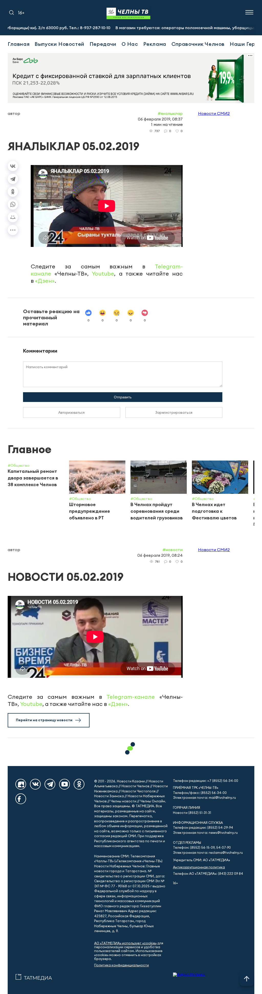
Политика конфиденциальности (121, 965)
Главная (18, 44)
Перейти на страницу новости (44, 720)
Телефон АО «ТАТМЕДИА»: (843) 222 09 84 (208, 874)
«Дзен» (45, 280)
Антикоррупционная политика (199, 867)
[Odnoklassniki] (79, 784)
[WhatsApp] (13, 204)
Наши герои (245, 44)
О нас (130, 44)
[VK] (35, 784)
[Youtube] (64, 784)
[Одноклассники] (13, 192)
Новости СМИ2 (214, 113)
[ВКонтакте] (13, 166)
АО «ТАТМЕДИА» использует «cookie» (125, 943)
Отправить (123, 397)
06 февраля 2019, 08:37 (160, 119)
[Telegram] (13, 179)
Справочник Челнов (198, 44)
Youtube (103, 273)
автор (14, 113)
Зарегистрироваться (173, 412)
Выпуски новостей (59, 44)
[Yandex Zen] (20, 784)
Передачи (103, 44)
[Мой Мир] (13, 217)
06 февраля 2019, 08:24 (160, 555)
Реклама (154, 44)
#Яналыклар (170, 113)
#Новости (172, 549)
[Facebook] (20, 798)
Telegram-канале (130, 696)
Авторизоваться (71, 412)
